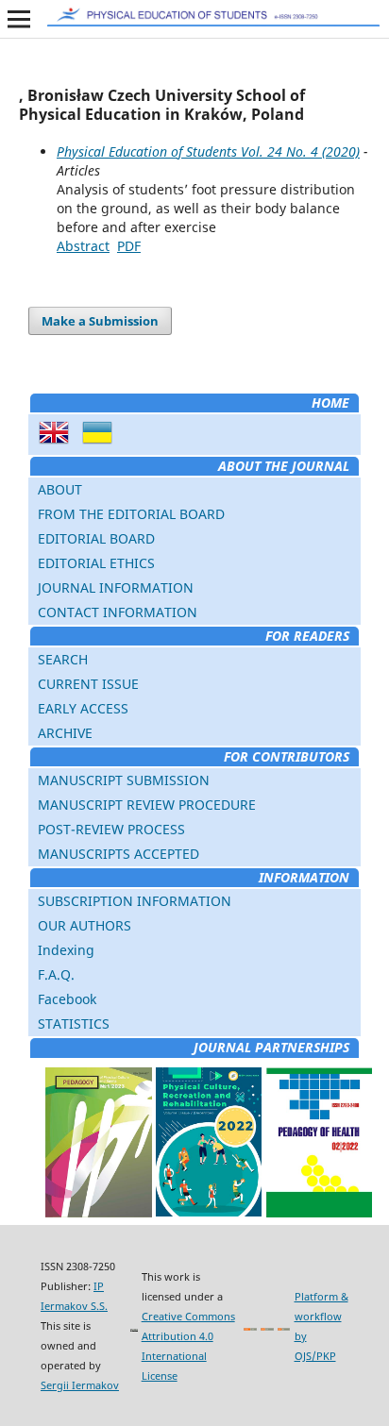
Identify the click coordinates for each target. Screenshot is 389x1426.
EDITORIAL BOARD (96, 538)
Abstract (83, 246)
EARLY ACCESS (83, 708)
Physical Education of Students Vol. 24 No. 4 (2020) (208, 151)
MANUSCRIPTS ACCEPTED (118, 854)
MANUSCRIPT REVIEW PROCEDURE (147, 805)
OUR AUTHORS (84, 925)
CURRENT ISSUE (88, 684)
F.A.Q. (56, 974)
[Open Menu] (19, 19)
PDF (129, 246)
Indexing (66, 950)
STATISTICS (74, 1023)
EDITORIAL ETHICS (96, 563)
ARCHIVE (65, 733)
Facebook (67, 999)
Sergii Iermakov (80, 1385)
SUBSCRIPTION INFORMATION (134, 901)
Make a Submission (100, 320)
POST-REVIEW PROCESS (111, 829)
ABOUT (60, 489)
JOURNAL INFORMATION (116, 587)
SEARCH (63, 659)
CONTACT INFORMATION (117, 612)
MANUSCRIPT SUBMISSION (124, 780)
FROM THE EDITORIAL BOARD (131, 514)
